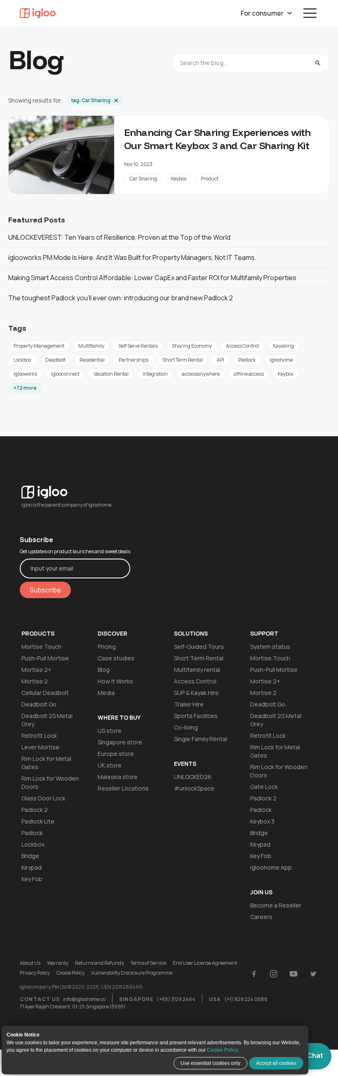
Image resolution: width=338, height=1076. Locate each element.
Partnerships (133, 359)
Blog (104, 670)
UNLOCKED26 (192, 777)
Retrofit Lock (39, 735)
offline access (249, 373)
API (220, 359)
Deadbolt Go (38, 704)
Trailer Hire (189, 704)
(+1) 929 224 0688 (246, 999)
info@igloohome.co (84, 999)
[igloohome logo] (75, 487)
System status (270, 646)
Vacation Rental (111, 373)
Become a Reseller (275, 905)
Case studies (116, 658)
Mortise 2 (34, 681)
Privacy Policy (35, 973)
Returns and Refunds (99, 963)
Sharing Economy (192, 345)
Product (209, 178)
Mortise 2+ (36, 670)
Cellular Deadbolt (45, 693)
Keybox (179, 178)
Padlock (247, 359)
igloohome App (271, 867)
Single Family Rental (200, 739)
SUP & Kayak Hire (196, 693)
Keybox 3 (262, 821)
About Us (30, 963)
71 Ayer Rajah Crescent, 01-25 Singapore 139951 (72, 1006)
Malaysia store (118, 777)
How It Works (115, 681)
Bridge (30, 856)
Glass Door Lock (43, 798)
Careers (261, 917)
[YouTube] (293, 974)
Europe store (116, 754)
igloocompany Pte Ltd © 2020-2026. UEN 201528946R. (81, 987)
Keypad (31, 867)
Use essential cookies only (210, 1063)
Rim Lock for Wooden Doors (50, 782)
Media (106, 693)
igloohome (281, 359)
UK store (110, 765)
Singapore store (120, 742)
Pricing (107, 646)
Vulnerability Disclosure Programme (131, 973)
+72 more (25, 387)
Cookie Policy (222, 1050)
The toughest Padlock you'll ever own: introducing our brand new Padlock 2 (120, 297)
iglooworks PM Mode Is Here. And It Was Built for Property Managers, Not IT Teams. (132, 257)
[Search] (318, 63)
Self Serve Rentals (138, 345)
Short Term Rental (182, 359)
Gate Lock (264, 787)
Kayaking (283, 345)
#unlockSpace (194, 788)
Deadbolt (55, 359)
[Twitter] (313, 974)
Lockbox (22, 359)
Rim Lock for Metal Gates (46, 763)
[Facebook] (254, 974)
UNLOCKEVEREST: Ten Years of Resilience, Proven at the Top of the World (119, 237)
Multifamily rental (197, 670)
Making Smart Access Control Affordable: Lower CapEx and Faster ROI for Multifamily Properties (152, 277)
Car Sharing (143, 178)
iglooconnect (65, 373)
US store (110, 730)
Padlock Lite (37, 821)
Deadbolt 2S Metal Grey (47, 720)
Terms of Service (148, 963)
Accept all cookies (276, 1063)
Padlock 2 (34, 810)
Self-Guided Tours (199, 646)
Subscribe (45, 589)
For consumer (262, 13)
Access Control (242, 345)
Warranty (57, 963)
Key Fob (31, 879)
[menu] (310, 13)
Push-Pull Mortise (45, 658)
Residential (92, 359)
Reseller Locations (123, 788)
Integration (155, 373)
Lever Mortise (40, 747)
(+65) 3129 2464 (176, 999)
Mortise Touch (41, 646)
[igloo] (38, 13)
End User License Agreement (205, 963)
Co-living (186, 727)
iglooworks (25, 373)
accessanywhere (201, 373)
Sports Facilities (196, 716)
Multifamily (91, 345)
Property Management (39, 345)
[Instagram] (274, 974)
